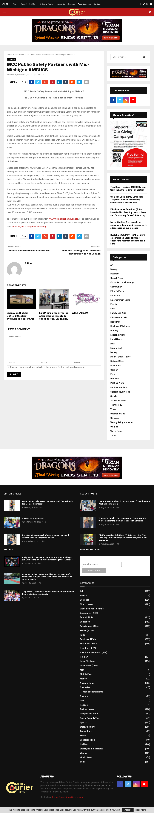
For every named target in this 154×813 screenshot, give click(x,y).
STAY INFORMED (47, 396)
